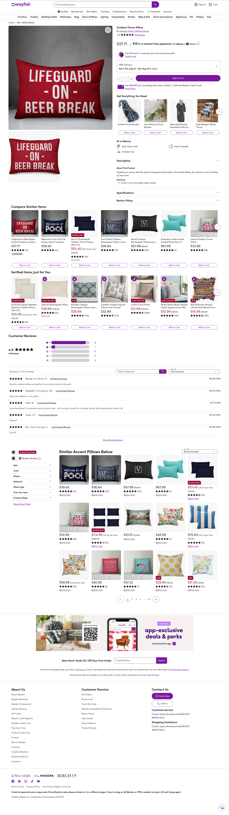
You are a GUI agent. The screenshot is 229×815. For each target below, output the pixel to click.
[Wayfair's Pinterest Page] (19, 781)
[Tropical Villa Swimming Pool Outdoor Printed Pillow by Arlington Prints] (138, 517)
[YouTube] (38, 781)
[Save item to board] (108, 30)
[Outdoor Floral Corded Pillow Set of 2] (170, 517)
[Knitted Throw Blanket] (129, 110)
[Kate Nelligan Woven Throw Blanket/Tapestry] (207, 110)
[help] (222, 808)
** (172, 85)
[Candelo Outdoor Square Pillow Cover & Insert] (114, 289)
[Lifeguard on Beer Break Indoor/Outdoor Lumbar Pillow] (24, 223)
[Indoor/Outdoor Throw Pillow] (204, 223)
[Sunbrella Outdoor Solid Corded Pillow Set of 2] (174, 223)
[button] (60, 78)
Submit (161, 660)
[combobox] (103, 4)
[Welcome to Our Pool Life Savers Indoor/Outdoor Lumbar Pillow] (54, 223)
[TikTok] (32, 781)
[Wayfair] (21, 5)
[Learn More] (198, 43)
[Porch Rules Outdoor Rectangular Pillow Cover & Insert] (114, 223)
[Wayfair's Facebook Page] (13, 781)
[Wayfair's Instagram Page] (25, 781)
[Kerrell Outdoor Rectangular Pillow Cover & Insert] (144, 223)
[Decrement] (119, 79)
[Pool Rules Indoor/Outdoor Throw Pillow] (106, 565)
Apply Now (130, 88)
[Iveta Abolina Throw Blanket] (155, 110)
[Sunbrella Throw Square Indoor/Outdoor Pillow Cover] (202, 517)
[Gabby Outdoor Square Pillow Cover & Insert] (74, 565)
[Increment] (131, 79)
